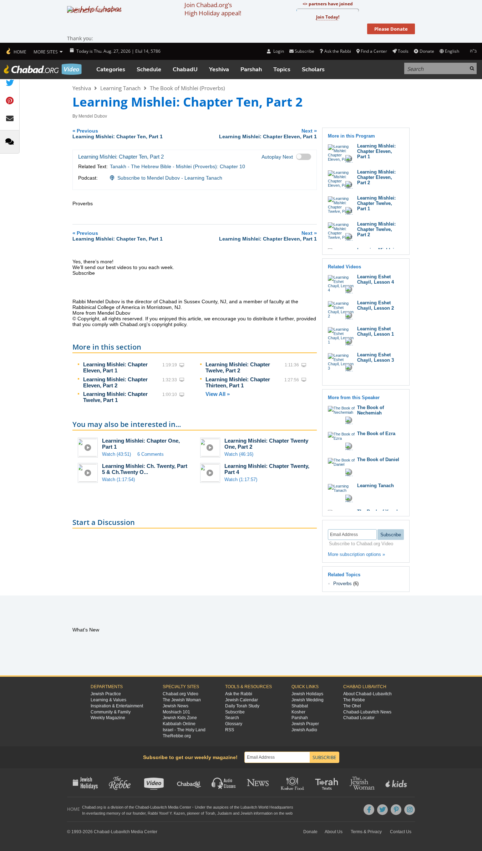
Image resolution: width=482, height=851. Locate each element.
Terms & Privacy (366, 831)
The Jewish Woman (182, 699)
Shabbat (299, 705)
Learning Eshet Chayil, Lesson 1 (375, 331)
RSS (229, 729)
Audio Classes (224, 782)
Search (232, 717)
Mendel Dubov (92, 116)
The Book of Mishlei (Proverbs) (187, 88)
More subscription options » (356, 554)
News (258, 782)
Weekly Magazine (108, 717)
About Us (334, 831)
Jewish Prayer (305, 723)
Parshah (251, 69)
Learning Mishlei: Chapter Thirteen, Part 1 (238, 382)
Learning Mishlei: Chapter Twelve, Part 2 (238, 367)
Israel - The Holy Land (184, 729)
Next (268, 133)
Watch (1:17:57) (240, 479)
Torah (210, 813)
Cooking (293, 782)
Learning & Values (108, 699)
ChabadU (185, 69)
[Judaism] (15, 51)
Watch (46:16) (238, 454)
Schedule (149, 69)
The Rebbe (354, 699)
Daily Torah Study (242, 705)
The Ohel (352, 705)
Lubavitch (158, 807)
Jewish (246, 813)
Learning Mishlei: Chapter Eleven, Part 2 (115, 382)
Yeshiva (219, 69)
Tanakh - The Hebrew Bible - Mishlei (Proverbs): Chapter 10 (177, 166)
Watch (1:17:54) (118, 479)
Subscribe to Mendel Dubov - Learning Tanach (169, 178)
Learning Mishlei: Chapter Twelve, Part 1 (115, 397)
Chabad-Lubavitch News (367, 712)
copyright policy (169, 324)
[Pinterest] (396, 809)
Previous (117, 133)
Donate (427, 51)
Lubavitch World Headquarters (266, 807)
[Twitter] (382, 809)
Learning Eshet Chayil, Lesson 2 (375, 305)
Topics (281, 69)
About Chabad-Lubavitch (367, 693)
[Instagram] (409, 809)
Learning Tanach (120, 88)
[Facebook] (369, 809)
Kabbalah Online (179, 723)
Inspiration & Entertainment (117, 705)
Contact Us (400, 831)
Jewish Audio (304, 729)
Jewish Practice (106, 693)
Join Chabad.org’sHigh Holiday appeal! (212, 9)
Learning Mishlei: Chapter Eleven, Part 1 (115, 367)
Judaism (224, 813)
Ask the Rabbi (337, 51)
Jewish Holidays (307, 693)
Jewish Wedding (307, 699)
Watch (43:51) (116, 454)
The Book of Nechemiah (370, 410)
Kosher (298, 712)
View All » (218, 394)
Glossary (233, 723)
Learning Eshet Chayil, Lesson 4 (375, 279)
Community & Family (111, 712)
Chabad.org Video (180, 693)
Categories (110, 69)
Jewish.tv (155, 782)
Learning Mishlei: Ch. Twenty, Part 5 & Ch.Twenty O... (144, 469)
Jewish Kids (397, 782)
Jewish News (175, 705)
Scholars (313, 69)
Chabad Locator (359, 717)
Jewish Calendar (241, 699)
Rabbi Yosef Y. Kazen (166, 813)
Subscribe (235, 712)
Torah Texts (328, 782)
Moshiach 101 (176, 712)
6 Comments (150, 454)
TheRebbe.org (177, 735)
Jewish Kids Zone (180, 717)
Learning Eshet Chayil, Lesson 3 (375, 357)
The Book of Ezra (376, 433)
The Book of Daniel (378, 459)
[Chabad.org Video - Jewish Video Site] (43, 69)
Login (278, 51)
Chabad (142, 807)
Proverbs (342, 583)
